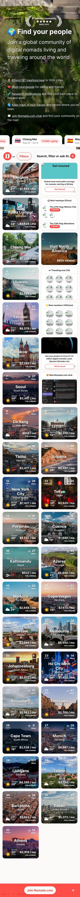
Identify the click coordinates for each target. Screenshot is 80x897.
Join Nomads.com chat (27, 116)
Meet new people (23, 87)
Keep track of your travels (29, 105)
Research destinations (26, 94)
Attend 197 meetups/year (28, 80)
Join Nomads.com (40, 890)
